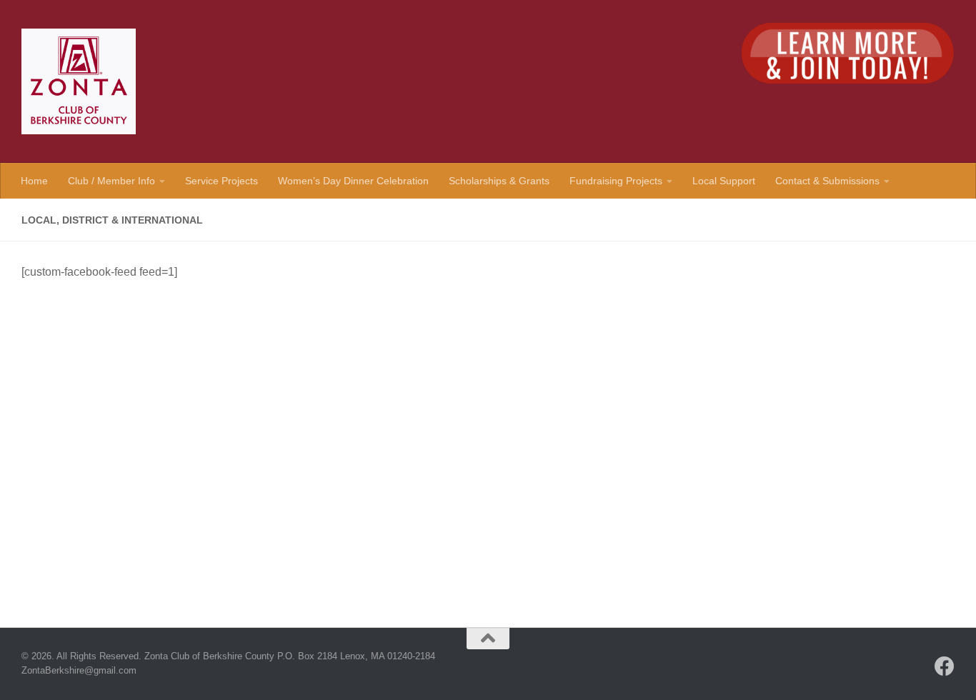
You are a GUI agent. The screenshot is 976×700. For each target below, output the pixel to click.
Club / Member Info (111, 180)
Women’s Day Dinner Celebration (353, 180)
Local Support (723, 180)
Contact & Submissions (827, 180)
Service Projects (221, 180)
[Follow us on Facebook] (945, 666)
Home (34, 180)
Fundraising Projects (615, 180)
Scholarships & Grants (499, 180)
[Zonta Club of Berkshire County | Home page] (78, 81)
